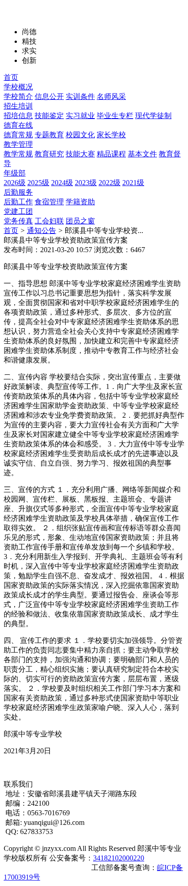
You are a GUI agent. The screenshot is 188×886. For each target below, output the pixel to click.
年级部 (15, 173)
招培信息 (18, 115)
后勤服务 (18, 192)
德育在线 (18, 125)
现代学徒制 (153, 115)
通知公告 (41, 230)
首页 (11, 77)
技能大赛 (80, 154)
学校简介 (18, 96)
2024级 (62, 183)
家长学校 (111, 135)
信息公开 (49, 96)
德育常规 (18, 135)
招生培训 (18, 106)
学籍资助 (80, 202)
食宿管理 (49, 202)
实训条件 (80, 96)
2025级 (38, 183)
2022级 (109, 183)
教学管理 (18, 144)
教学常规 (18, 154)
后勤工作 (18, 202)
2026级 (15, 183)
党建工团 (18, 211)
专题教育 (49, 135)
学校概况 (18, 87)
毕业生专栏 (115, 115)
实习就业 (80, 115)
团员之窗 (80, 221)
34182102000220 (118, 858)
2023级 (86, 183)
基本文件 (142, 154)
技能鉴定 (49, 115)
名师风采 (111, 96)
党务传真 (18, 221)
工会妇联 (49, 221)
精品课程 (111, 154)
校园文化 (80, 135)
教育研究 (49, 154)
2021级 (133, 183)
